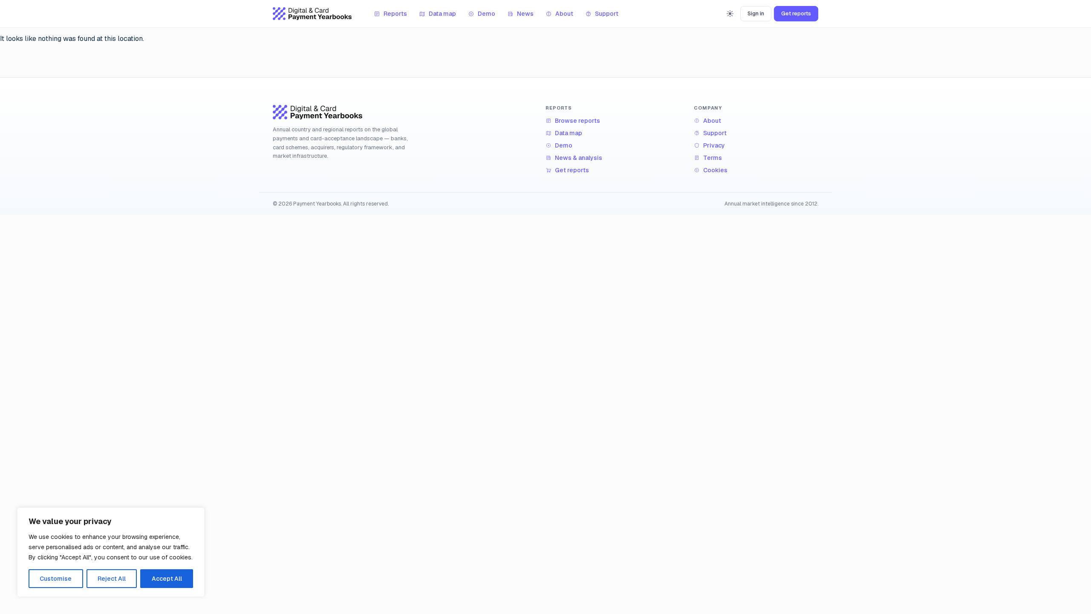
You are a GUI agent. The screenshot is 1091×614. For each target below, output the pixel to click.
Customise (56, 578)
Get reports (796, 13)
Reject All (112, 578)
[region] (111, 552)
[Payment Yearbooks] (312, 13)
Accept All (167, 578)
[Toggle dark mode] (730, 13)
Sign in (756, 13)
